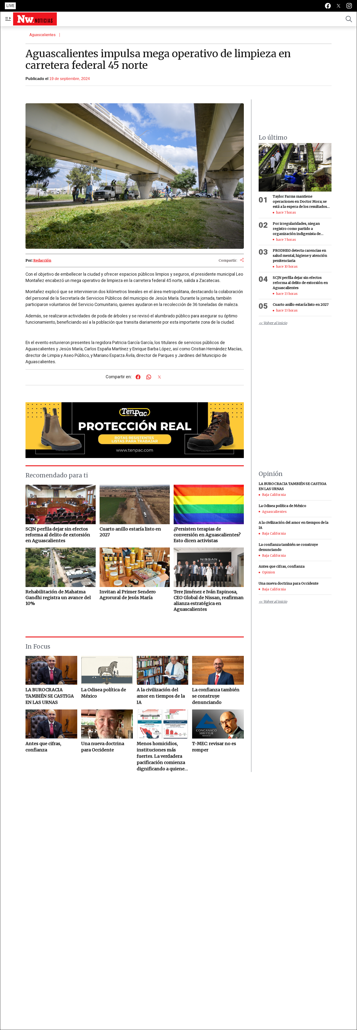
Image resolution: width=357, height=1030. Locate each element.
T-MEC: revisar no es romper (214, 747)
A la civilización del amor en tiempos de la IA (161, 696)
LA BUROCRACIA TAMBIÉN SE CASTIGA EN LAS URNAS (50, 696)
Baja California (274, 495)
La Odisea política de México (103, 693)
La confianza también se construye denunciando (215, 696)
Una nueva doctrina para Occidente (102, 747)
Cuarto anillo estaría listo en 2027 (301, 304)
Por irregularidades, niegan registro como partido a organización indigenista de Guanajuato (297, 228)
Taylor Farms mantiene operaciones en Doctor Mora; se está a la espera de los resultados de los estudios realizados (300, 201)
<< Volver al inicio (273, 323)
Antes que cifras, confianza (43, 747)
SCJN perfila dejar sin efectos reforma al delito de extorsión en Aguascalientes (300, 282)
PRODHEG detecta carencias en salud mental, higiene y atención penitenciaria (300, 255)
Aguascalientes (42, 34)
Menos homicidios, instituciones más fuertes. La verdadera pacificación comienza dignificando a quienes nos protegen (162, 756)
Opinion (268, 572)
